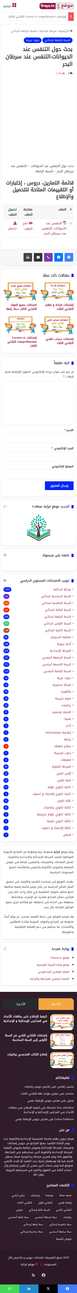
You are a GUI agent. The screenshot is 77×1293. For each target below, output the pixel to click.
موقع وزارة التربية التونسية (53, 964)
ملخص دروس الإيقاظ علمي (43, 1100)
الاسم (69, 430)
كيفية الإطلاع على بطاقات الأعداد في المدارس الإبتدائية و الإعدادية (25, 1019)
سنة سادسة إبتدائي (31, 1231)
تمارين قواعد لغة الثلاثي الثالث (39, 1093)
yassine (69, 1093)
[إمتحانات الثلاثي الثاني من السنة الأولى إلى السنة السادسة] (62, 1041)
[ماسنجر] (58, 257)
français (49, 1195)
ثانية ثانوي (64, 780)
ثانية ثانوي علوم (59, 787)
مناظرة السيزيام (61, 637)
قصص (67, 835)
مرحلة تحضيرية (61, 685)
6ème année (65, 1195)
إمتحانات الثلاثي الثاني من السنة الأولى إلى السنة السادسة (26, 1038)
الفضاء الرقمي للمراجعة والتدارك (49, 978)
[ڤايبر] (48, 257)
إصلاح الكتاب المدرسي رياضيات (27, 1054)
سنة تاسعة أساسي (46, 1217)
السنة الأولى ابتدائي (57, 623)
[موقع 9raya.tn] (57, 6)
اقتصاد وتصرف (61, 712)
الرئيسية (64, 31)
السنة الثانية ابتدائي (58, 630)
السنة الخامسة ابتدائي (56, 603)
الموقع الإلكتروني (63, 466)
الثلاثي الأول (45, 1202)
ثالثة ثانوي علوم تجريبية (54, 814)
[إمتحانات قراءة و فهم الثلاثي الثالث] (57, 291)
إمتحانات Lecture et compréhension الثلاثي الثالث (37, 16)
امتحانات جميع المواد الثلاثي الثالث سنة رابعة (21, 307)
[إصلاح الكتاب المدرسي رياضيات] (62, 1060)
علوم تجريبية (63, 698)
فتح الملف (28, 226)
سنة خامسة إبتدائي (60, 1224)
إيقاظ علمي (64, 1202)
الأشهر (56, 1004)
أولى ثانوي (63, 773)
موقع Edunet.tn (60, 957)
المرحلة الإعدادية (60, 651)
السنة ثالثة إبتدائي (39, 1210)
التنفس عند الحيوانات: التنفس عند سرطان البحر (54, 228)
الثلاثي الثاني (63, 1210)
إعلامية (58, 732)
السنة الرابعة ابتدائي (24, 31)
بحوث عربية (32, 40)
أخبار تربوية (64, 644)
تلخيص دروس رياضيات (37, 1086)
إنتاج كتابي (18, 1195)
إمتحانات (35, 1195)
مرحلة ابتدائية (47, 31)
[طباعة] (28, 257)
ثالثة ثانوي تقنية (59, 821)
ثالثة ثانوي (64, 800)
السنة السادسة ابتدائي (56, 596)
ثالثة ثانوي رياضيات (57, 807)
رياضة (67, 739)
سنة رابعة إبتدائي (33, 1224)
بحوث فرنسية (62, 753)
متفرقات (66, 760)
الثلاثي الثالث (24, 1202)
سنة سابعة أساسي (60, 1231)
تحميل (12, 228)
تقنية (67, 719)
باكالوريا (66, 691)
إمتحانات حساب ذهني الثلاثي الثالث (60, 341)
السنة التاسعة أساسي (56, 664)
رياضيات (66, 705)
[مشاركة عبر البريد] (38, 257)
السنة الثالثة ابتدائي (58, 610)
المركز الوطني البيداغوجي (53, 971)
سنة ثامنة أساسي (18, 1217)
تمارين (19, 1210)
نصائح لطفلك (62, 746)
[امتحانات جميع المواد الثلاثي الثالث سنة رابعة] (20, 291)
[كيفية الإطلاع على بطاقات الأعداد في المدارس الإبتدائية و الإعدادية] (62, 1022)
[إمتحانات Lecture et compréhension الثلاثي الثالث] (20, 325)
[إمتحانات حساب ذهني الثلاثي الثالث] (57, 325)
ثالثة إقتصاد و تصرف (56, 828)
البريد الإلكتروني (63, 448)
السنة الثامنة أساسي (57, 671)
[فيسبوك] (69, 257)
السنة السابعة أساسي (56, 657)
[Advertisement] (38, 118)
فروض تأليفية (63, 1239)
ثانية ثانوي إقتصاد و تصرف (52, 794)
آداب (68, 725)
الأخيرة (20, 1004)
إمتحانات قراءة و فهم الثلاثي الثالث (59, 307)
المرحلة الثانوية (61, 766)
